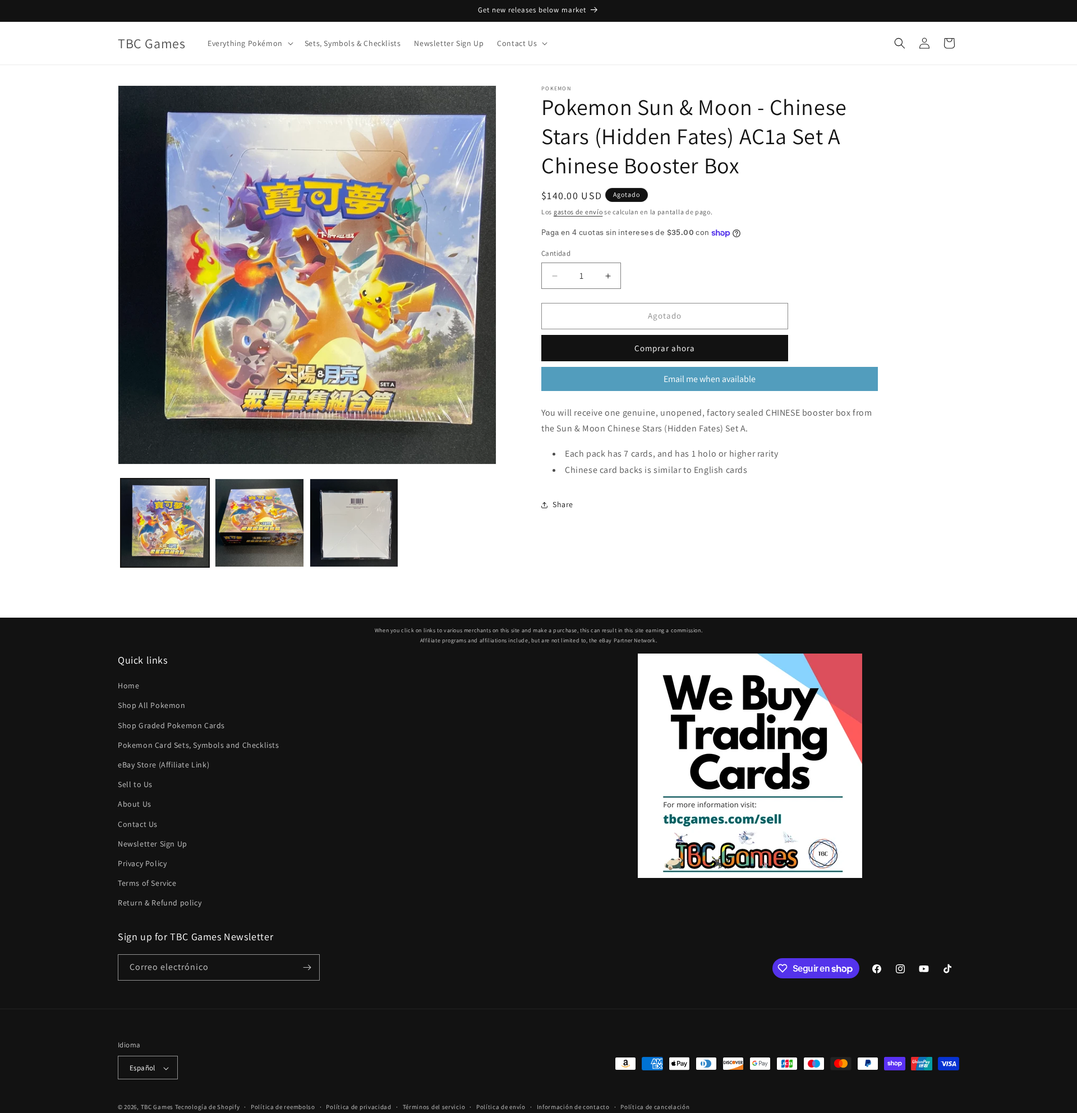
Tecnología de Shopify (207, 1107)
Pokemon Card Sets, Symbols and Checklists (198, 745)
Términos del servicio (434, 1107)
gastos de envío (578, 212)
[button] (249, 43)
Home (128, 685)
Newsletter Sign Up (152, 844)
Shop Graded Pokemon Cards (171, 725)
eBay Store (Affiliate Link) (163, 765)
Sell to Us (135, 784)
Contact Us (138, 824)
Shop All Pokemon (152, 706)
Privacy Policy (142, 863)
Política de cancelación (654, 1107)
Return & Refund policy (159, 903)
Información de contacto (573, 1107)
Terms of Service (147, 883)
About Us (134, 804)
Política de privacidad (358, 1107)
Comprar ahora (664, 348)
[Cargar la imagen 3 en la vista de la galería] (354, 523)
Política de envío (501, 1107)
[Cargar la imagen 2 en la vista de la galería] (259, 523)
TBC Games (157, 1107)
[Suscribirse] (306, 967)
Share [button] (563, 505)
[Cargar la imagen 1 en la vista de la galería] (165, 523)
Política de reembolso (283, 1107)
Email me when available (710, 379)
